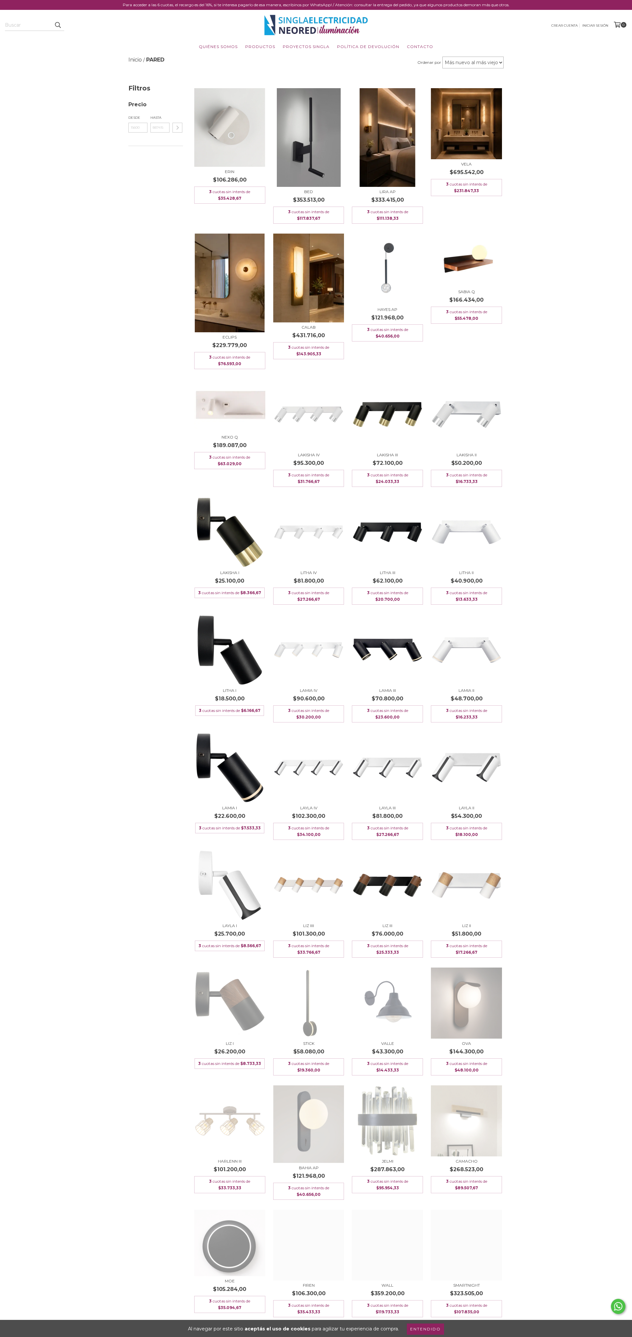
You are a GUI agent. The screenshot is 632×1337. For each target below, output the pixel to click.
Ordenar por (429, 62)
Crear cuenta (564, 25)
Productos (260, 46)
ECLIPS (230, 337)
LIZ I (230, 1043)
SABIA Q (466, 291)
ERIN (229, 171)
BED (308, 191)
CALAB (309, 327)
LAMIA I (229, 807)
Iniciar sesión (595, 25)
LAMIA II (466, 690)
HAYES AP (387, 309)
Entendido (425, 1328)
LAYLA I (230, 925)
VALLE (387, 1043)
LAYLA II (466, 807)
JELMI (387, 1161)
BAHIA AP (309, 1167)
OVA (466, 1043)
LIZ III (387, 925)
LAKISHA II (467, 454)
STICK (308, 1043)
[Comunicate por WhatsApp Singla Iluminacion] (618, 1306)
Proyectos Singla (306, 46)
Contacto (420, 46)
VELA (466, 164)
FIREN (309, 1285)
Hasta (155, 117)
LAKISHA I (229, 572)
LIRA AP (388, 191)
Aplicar (177, 128)
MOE (230, 1280)
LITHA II (466, 572)
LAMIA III (387, 690)
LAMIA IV (308, 690)
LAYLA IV (308, 807)
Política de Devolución (368, 46)
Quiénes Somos (218, 46)
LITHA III (387, 572)
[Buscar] (57, 25)
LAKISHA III (387, 454)
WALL (387, 1285)
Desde (134, 117)
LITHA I (229, 690)
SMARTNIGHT (466, 1285)
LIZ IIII (308, 925)
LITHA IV (309, 572)
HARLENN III (230, 1161)
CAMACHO (467, 1161)
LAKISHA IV (309, 454)
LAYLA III (387, 807)
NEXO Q (230, 437)
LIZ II (466, 925)
